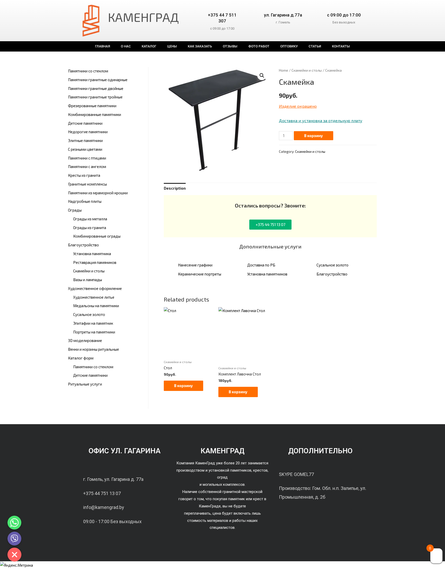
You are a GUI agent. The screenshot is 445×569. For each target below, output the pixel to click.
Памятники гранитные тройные (95, 97)
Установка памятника (92, 253)
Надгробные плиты (84, 201)
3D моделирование (85, 340)
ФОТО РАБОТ (258, 46)
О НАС (126, 46)
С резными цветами (85, 149)
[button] (270, 225)
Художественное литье (93, 297)
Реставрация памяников (94, 262)
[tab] (175, 188)
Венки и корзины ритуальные (93, 349)
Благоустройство (83, 244)
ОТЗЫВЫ (230, 46)
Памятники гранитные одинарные (97, 79)
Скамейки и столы (89, 271)
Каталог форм (80, 358)
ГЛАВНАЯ (102, 46)
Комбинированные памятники (94, 114)
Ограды (75, 210)
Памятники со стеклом (88, 71)
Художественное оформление (95, 288)
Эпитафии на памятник (93, 323)
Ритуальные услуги (85, 384)
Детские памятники (85, 123)
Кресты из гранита (84, 175)
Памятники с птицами (87, 158)
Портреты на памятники (94, 332)
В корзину (313, 135)
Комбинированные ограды (97, 236)
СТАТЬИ (315, 46)
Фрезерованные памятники (92, 105)
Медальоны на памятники (96, 305)
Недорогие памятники (88, 131)
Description (175, 188)
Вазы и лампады (87, 279)
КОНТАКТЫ (341, 46)
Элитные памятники (85, 140)
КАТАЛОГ (149, 46)
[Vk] (301, 512)
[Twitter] (326, 512)
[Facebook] (313, 512)
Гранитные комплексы (87, 184)
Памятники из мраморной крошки (98, 192)
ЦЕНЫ (172, 46)
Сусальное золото (89, 314)
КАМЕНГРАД (143, 17)
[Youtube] (339, 512)
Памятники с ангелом (87, 166)
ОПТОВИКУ (289, 46)
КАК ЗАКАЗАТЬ (200, 46)
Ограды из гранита (89, 227)
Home (283, 70)
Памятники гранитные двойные (95, 88)
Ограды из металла (90, 218)
